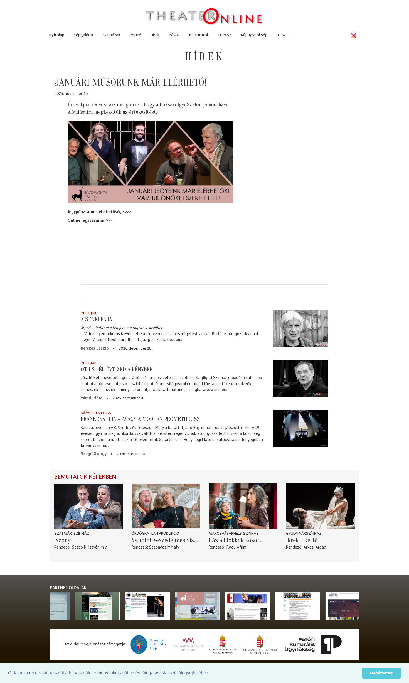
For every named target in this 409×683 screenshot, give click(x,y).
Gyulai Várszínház (304, 533)
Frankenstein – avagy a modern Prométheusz (140, 419)
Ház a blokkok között (235, 540)
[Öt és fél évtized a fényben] (300, 378)
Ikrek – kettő (302, 540)
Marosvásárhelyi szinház (234, 533)
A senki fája (96, 319)
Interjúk (89, 313)
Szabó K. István (86, 547)
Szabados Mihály (164, 547)
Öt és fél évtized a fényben (117, 369)
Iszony (62, 540)
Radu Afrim (236, 547)
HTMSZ (224, 35)
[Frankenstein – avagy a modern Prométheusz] (300, 428)
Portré (135, 35)
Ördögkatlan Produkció (155, 533)
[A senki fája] (300, 328)
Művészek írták (96, 412)
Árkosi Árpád (315, 547)
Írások (174, 35)
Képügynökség (254, 35)
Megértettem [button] (381, 673)
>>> (128, 211)
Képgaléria (83, 35)
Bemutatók (199, 35)
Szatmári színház (71, 533)
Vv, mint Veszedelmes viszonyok (166, 540)
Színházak (111, 35)
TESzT (282, 35)
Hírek (155, 35)
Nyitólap (56, 35)
